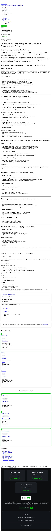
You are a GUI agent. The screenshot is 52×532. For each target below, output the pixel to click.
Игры (4, 11)
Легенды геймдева (7, 457)
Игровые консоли (7, 453)
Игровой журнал (7, 12)
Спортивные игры (43, 466)
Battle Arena (5, 341)
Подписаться (14, 478)
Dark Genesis (5, 401)
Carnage (4, 358)
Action (19, 466)
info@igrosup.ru (45, 324)
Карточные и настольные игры (8, 467)
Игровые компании (7, 452)
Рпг (2, 27)
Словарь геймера (7, 458)
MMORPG (5, 398)
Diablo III (4, 376)
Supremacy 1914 (6, 418)
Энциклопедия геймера (8, 460)
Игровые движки (7, 451)
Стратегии (5, 416)
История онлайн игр (8, 456)
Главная (5, 9)
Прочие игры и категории (29, 466)
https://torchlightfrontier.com (9, 294)
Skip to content (4, 4)
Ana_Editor (5, 311)
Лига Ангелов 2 (6, 436)
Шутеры (9, 466)
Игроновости (6, 10)
